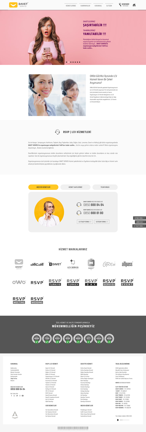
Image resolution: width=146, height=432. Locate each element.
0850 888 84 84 (18, 389)
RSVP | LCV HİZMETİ (51, 363)
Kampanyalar (14, 376)
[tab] (43, 187)
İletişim (12, 380)
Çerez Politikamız (120, 376)
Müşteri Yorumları (15, 372)
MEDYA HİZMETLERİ (87, 405)
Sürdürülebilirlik (15, 370)
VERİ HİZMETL (49, 405)
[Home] (134, 4)
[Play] (118, 420)
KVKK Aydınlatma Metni (122, 368)
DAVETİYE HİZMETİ (86, 363)
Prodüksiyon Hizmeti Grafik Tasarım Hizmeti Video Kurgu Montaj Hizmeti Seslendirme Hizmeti (88, 413)
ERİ (55, 405)
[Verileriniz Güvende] (70, 62)
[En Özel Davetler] (79, 62)
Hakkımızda (14, 368)
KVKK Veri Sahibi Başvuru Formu (124, 378)
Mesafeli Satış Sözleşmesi (122, 370)
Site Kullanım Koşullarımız (122, 374)
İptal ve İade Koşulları (121, 372)
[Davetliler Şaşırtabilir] (68, 62)
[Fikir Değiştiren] (77, 62)
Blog (12, 382)
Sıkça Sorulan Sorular (16, 374)
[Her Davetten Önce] (66, 62)
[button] (70, 4)
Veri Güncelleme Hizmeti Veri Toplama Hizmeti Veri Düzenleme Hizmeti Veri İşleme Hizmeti (51, 413)
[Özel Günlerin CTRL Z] (75, 62)
